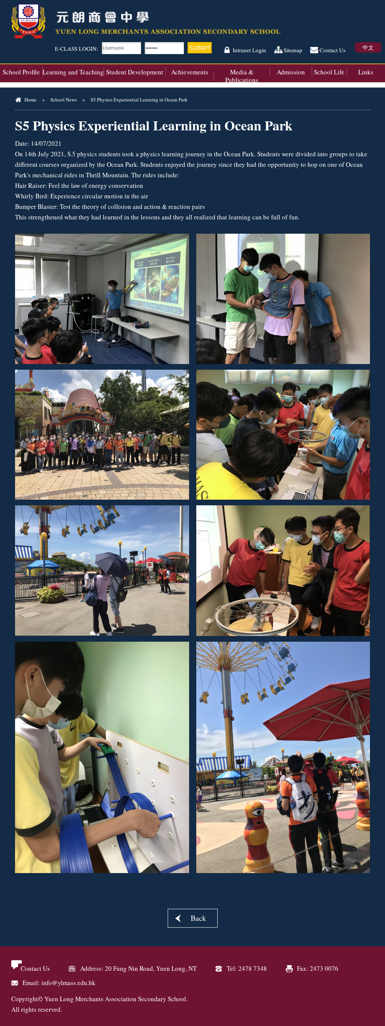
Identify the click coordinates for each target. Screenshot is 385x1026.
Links (365, 72)
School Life (329, 72)
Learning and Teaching (73, 72)
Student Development (134, 72)
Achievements (189, 72)
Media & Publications (241, 76)
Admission (291, 72)
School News (63, 99)
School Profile (21, 72)
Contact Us (333, 50)
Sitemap (292, 50)
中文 (368, 47)
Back (198, 918)
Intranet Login (249, 50)
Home (30, 99)
